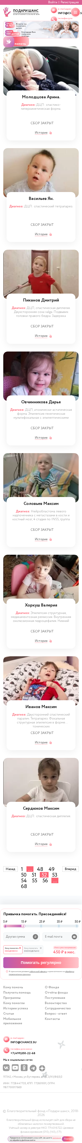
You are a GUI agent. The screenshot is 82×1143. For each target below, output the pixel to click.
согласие (56, 1137)
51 (34, 874)
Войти (52, 2)
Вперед (70, 869)
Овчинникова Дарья (41, 402)
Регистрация (70, 2)
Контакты (52, 1019)
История (41, 133)
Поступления (55, 998)
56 (45, 880)
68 (24, 886)
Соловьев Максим (41, 504)
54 (24, 880)
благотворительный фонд (26, 12)
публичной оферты (38, 971)
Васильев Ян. (41, 199)
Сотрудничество (58, 1008)
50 (23, 874)
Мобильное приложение (12, 1021)
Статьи (8, 1013)
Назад (10, 869)
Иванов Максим (41, 707)
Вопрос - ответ (56, 1013)
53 (55, 874)
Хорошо (68, 1139)
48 (40, 869)
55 (34, 880)
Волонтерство (56, 1003)
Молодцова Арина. (41, 97)
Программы (12, 998)
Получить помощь (17, 992)
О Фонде (52, 987)
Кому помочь (13, 987)
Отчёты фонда (56, 992)
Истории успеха (15, 1008)
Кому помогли (14, 1003)
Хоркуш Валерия (41, 605)
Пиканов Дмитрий (41, 300)
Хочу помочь (16, 43)
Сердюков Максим (41, 809)
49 (51, 869)
